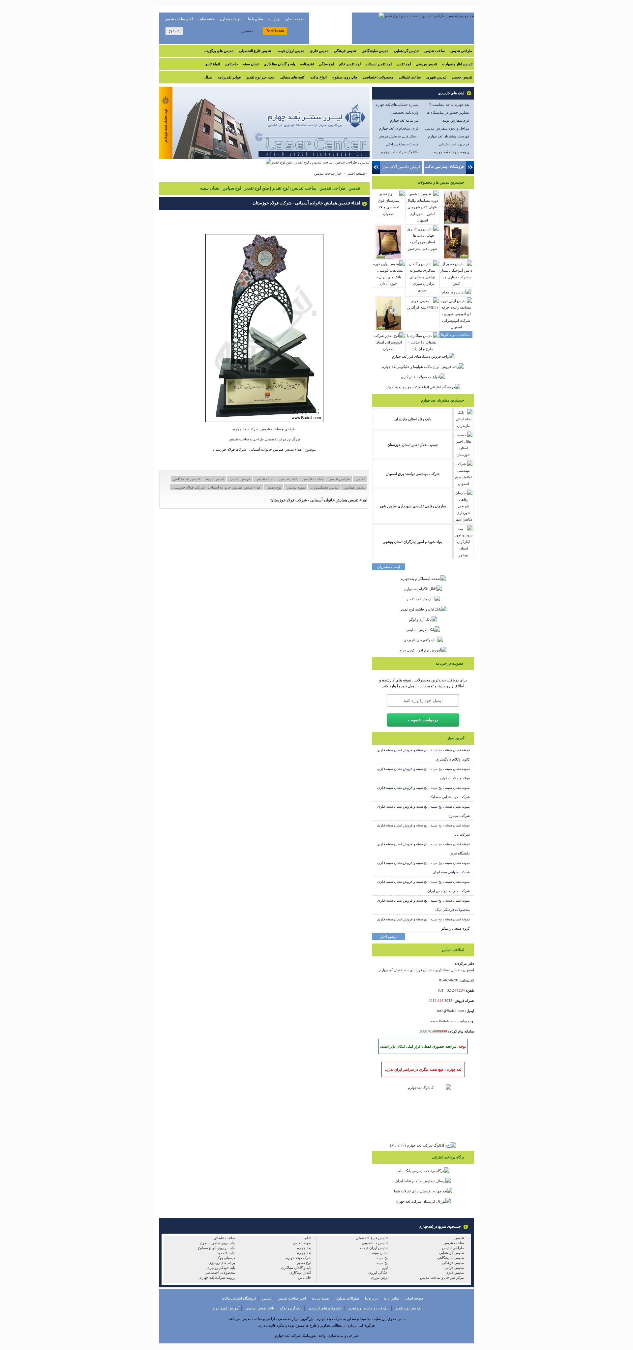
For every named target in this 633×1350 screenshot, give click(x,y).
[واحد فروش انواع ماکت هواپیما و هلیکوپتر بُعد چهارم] (423, 367)
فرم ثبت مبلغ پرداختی (402, 144)
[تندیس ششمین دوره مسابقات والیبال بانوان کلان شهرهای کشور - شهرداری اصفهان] (422, 220)
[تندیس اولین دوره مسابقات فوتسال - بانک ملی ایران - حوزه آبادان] (389, 283)
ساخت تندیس (434, 51)
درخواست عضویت (423, 720)
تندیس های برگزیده (218, 51)
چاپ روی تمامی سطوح (217, 1243)
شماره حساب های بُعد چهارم (397, 104)
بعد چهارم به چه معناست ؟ (449, 104)
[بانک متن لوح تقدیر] (423, 599)
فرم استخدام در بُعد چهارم (398, 128)
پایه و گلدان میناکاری (296, 1268)
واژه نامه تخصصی (404, 112)
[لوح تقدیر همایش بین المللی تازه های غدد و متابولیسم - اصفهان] (389, 258)
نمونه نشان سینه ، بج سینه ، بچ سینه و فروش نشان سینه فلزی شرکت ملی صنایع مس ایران (423, 886)
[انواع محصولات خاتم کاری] (423, 377)
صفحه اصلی (294, 19)
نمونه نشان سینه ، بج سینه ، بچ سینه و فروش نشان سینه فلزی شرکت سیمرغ (423, 811)
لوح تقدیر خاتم (350, 64)
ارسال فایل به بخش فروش (398, 136)
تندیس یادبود (214, 479)
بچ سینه (382, 1263)
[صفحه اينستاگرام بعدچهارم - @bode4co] (423, 579)
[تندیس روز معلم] (456, 292)
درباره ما (274, 19)
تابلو (308, 1238)
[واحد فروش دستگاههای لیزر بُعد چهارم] (423, 356)
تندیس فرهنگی (345, 51)
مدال (208, 77)
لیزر (385, 1268)
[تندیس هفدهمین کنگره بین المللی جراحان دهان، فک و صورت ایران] (389, 330)
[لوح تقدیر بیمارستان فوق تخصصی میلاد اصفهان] (389, 214)
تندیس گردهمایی (406, 51)
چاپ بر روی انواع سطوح (216, 1248)
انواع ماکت (318, 77)
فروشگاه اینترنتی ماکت (239, 1298)
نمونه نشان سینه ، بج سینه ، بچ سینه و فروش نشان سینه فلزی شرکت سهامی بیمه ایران (423, 867)
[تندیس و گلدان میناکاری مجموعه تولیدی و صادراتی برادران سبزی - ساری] (422, 290)
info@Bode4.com (450, 1011)
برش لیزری (379, 1277)
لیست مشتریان (388, 567)
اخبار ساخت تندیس (179, 19)
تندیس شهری (436, 77)
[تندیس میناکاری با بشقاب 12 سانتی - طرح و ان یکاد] (422, 349)
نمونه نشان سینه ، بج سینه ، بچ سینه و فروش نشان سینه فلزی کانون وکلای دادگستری (423, 754)
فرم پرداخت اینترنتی (454, 144)
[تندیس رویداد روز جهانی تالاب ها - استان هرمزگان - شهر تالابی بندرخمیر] (422, 249)
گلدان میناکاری (300, 1273)
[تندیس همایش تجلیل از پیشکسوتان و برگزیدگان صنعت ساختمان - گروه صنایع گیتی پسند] (456, 258)
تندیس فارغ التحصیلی (255, 51)
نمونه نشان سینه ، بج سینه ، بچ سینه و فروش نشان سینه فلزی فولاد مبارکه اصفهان (423, 773)
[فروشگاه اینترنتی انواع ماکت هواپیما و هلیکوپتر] (423, 387)
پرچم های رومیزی (221, 1263)
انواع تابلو (212, 64)
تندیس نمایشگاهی (375, 51)
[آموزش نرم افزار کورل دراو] (423, 650)
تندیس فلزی (319, 51)
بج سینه (382, 1258)
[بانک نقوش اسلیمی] (423, 629)
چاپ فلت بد (226, 1253)
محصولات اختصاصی (378, 77)
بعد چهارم (304, 1248)
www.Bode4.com (443, 1021)
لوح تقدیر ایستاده (379, 64)
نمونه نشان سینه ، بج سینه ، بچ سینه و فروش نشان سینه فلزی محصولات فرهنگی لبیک (423, 905)
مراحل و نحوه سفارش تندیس (447, 128)
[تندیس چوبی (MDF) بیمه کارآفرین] (422, 307)
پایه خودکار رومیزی (221, 1268)
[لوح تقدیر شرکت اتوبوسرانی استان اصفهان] (389, 349)
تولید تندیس (287, 479)
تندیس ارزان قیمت (290, 51)
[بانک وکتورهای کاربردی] (423, 640)
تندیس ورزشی (426, 64)
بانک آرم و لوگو (291, 1308)
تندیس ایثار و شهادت (457, 64)
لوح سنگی (326, 64)
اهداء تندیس (264, 479)
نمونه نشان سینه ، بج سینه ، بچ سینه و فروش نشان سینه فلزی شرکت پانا (423, 829)
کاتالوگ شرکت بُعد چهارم (399, 152)
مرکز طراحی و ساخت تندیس (442, 1277)
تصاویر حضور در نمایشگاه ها (448, 112)
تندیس (360, 479)
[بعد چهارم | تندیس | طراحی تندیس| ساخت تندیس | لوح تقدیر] (426, 16)
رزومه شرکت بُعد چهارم (451, 152)
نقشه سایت (206, 19)
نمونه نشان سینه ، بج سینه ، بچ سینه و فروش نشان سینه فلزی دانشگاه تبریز (423, 848)
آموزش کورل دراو (226, 1308)
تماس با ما (255, 19)
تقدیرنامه (307, 64)
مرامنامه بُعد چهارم (404, 120)
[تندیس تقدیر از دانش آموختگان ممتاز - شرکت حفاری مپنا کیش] (456, 283)
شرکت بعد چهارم (298, 1258)
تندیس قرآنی (454, 1268)
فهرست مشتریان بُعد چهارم (448, 136)
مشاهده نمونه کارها (455, 335)
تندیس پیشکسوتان (324, 487)
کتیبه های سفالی (292, 77)
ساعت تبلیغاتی (410, 77)
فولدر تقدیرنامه (229, 77)
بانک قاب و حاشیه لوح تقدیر (368, 1308)
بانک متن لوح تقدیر (409, 1308)
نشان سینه (251, 64)
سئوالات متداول (231, 19)
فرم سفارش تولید (455, 120)
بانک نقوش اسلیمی (259, 1308)
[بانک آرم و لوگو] (423, 619)
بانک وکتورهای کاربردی (325, 1308)
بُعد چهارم (304, 1253)
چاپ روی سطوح (344, 77)
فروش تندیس (239, 479)
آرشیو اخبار (388, 937)
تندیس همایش (354, 487)
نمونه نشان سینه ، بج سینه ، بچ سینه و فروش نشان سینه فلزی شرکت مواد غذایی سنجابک (423, 792)
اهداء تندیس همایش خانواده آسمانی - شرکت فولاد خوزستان (216, 487)
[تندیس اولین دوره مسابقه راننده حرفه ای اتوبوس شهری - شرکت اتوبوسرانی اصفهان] (456, 327)
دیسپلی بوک (226, 1258)
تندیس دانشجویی (375, 1243)
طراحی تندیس (461, 51)
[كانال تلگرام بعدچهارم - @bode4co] (423, 589)
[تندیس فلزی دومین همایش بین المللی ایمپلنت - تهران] (456, 223)
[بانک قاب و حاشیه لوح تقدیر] (423, 609)
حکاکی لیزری (378, 1273)
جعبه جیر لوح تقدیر (260, 77)
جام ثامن (231, 64)
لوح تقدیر (404, 64)
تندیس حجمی (462, 77)
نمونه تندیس (295, 487)
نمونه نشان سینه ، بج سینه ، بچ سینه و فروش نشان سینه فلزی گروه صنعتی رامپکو (423, 923)
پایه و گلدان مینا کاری (279, 64)
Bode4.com (275, 31)
